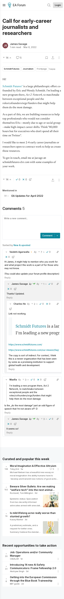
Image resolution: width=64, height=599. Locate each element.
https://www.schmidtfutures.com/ (25, 344)
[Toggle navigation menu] (4, 5)
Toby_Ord (14, 469)
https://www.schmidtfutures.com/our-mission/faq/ (34, 350)
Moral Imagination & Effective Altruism (33, 465)
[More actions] (59, 57)
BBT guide (15, 583)
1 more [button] (52, 69)
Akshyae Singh (17, 571)
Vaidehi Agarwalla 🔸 (21, 252)
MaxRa (13, 379)
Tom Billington (26, 493)
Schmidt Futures (11, 86)
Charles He (20, 303)
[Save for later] (46, 57)
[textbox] (31, 224)
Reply (8, 277)
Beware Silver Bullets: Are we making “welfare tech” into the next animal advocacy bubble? (32, 490)
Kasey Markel (16, 519)
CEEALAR (14, 559)
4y (35, 252)
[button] (6, 252)
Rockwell (14, 493)
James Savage (18, 44)
